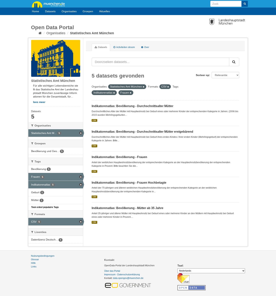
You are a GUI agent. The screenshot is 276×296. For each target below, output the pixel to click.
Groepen (88, 11)
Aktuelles (104, 11)
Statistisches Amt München (92, 33)
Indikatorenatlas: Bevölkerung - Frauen (119, 157)
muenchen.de (50, 4)
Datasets (50, 11)
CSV (94, 120)
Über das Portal (112, 271)
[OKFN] (191, 286)
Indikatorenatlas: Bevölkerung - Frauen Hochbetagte (129, 182)
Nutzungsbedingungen (42, 256)
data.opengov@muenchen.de (128, 278)
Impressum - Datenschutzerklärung (122, 274)
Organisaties (69, 11)
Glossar (35, 259)
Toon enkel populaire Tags (45, 207)
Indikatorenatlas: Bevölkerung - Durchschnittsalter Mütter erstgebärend (142, 131)
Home (35, 11)
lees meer (39, 101)
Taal (180, 265)
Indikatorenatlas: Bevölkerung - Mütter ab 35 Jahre (127, 208)
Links (33, 266)
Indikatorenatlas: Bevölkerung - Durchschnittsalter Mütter (132, 106)
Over (146, 47)
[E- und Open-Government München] (128, 285)
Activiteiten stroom (125, 47)
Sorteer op (202, 75)
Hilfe (33, 263)
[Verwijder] (143, 87)
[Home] (40, 33)
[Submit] (244, 4)
